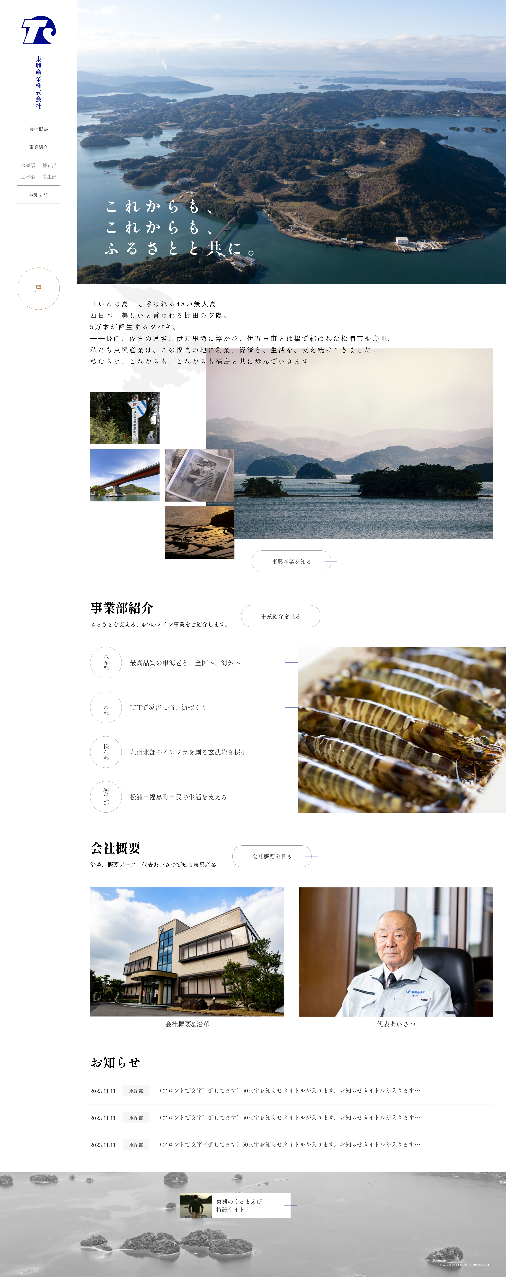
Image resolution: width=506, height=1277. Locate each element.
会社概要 (38, 128)
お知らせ (38, 194)
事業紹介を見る (281, 616)
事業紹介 (38, 147)
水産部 (28, 165)
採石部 (49, 165)
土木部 (28, 176)
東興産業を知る (292, 561)
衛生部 (49, 176)
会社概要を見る (272, 856)
